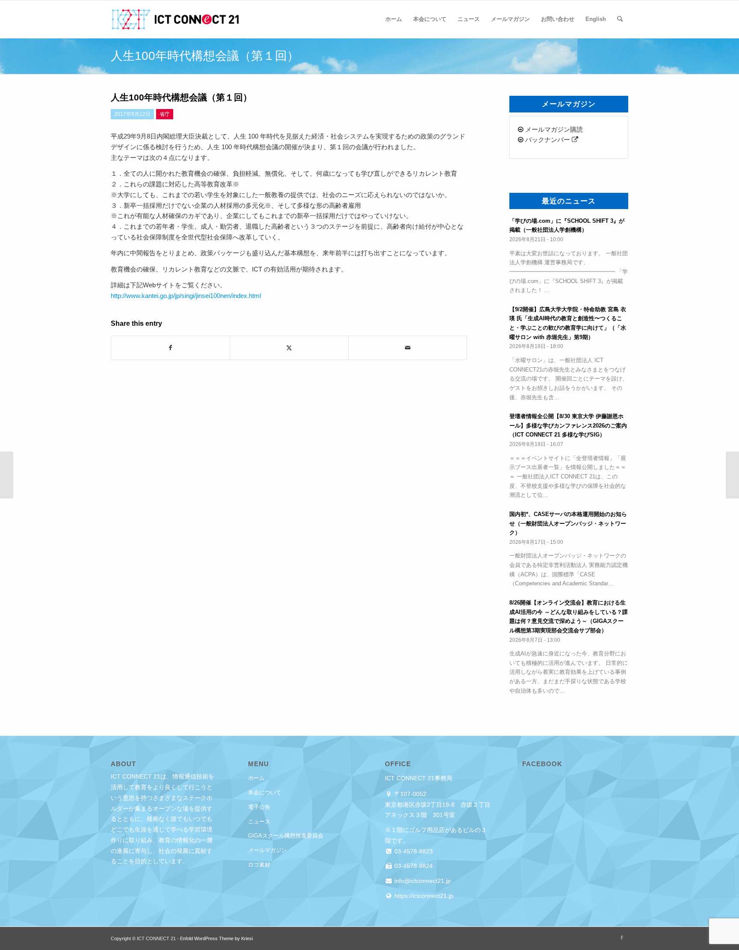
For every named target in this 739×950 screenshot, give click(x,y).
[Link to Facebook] (621, 937)
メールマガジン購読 (553, 129)
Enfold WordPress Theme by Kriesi (216, 938)
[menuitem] (394, 19)
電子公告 (259, 807)
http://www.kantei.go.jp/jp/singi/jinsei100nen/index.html (186, 295)
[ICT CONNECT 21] (175, 19)
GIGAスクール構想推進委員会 (285, 835)
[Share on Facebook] (170, 348)
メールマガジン (267, 850)
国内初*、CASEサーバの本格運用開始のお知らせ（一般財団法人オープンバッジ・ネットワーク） (568, 523)
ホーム (256, 778)
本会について (264, 792)
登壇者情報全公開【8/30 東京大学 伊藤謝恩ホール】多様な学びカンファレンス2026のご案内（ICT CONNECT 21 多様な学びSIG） (568, 425)
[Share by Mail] (408, 348)
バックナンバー (547, 139)
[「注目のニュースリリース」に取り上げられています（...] (6, 475)
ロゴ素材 (259, 864)
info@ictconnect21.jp (422, 880)
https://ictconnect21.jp (423, 895)
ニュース (259, 821)
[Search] (620, 19)
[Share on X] (289, 348)
